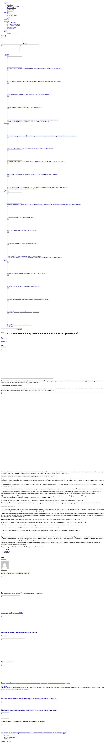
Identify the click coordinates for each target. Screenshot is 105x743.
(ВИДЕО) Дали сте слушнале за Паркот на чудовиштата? (23, 312)
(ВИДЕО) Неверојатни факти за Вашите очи (19, 325)
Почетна (6, 2)
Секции (6, 3)
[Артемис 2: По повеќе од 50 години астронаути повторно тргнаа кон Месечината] (14, 147)
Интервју (6, 19)
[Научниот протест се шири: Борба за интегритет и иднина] (10, 589)
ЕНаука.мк (4, 686)
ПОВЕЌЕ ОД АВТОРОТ (22, 573)
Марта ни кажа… (12, 27)
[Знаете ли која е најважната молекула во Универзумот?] (14, 241)
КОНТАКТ (7, 738)
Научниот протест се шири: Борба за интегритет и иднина (21, 593)
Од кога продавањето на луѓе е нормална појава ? (21, 217)
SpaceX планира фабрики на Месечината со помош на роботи (24, 107)
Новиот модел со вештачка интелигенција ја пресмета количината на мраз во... (29, 698)
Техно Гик (10, 16)
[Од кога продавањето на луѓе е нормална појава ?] (14, 216)
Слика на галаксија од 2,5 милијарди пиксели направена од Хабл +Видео (27, 299)
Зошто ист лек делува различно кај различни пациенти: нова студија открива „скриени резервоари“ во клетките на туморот (42, 136)
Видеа (9, 33)
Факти (9, 18)
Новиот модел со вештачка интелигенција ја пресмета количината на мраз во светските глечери (34, 81)
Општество (10, 9)
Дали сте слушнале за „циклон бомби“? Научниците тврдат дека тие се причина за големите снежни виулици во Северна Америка (44, 204)
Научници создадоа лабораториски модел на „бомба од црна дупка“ (26, 273)
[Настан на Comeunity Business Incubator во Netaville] (10, 629)
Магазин (6, 12)
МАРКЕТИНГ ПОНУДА (11, 737)
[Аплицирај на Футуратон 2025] (10, 609)
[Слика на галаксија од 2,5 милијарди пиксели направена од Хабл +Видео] (14, 297)
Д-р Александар (11, 22)
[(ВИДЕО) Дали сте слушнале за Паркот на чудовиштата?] (14, 310)
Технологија (10, 11)
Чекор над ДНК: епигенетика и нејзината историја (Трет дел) (24, 256)
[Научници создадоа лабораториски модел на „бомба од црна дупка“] (14, 272)
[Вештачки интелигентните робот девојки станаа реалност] (14, 284)
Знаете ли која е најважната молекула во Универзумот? (22, 243)
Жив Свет (10, 5)
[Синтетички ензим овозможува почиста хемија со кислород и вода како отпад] (14, 93)
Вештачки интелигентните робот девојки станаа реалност (23, 286)
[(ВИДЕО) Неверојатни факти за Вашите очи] (14, 323)
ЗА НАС (6, 736)
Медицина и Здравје (13, 6)
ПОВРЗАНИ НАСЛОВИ (8, 573)
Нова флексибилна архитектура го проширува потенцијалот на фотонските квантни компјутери (34, 68)
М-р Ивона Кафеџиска (13, 24)
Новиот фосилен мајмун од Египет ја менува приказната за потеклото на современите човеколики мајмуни (37, 187)
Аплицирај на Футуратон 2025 (12, 613)
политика (6, 552)
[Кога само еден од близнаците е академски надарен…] (14, 229)
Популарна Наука (12, 15)
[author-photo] (5, 568)
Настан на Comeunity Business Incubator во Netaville (19, 632)
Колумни (6, 21)
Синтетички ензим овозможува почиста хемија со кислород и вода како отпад (29, 94)
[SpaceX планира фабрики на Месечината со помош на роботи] (14, 105)
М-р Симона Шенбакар (13, 25)
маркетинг (7, 551)
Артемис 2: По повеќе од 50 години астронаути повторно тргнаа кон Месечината (30, 148)
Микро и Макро (11, 8)
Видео (5, 31)
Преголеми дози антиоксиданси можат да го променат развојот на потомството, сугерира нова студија (36, 161)
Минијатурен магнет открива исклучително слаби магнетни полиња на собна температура (32, 120)
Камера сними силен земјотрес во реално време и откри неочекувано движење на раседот (32, 174)
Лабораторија (11, 14)
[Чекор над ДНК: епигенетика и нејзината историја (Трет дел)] (14, 254)
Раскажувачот (11, 28)
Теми (5, 30)
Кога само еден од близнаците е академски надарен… (22, 230)
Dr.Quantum (4, 339)
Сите (8, 121)
